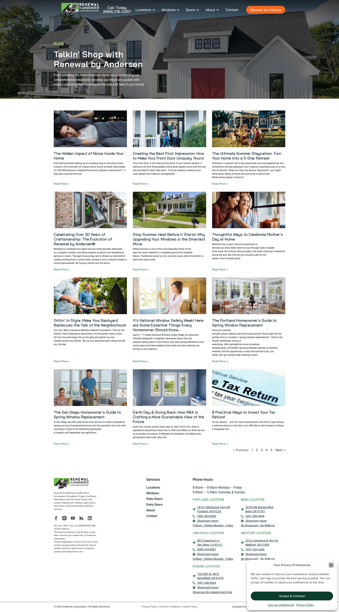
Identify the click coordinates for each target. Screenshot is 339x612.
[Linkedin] (89, 518)
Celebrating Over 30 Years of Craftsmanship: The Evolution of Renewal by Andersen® (83, 239)
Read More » (62, 183)
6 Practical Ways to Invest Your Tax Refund (243, 414)
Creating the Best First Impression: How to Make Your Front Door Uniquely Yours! (168, 156)
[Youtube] (73, 518)
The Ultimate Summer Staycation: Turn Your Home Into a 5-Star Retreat (246, 156)
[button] (331, 565)
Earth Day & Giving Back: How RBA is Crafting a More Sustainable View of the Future (168, 417)
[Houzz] (81, 518)
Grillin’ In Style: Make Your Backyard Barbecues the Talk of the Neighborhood (90, 322)
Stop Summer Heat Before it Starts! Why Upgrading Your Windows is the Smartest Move (169, 239)
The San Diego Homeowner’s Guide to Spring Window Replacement (87, 414)
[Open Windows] (178, 9)
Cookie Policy (189, 606)
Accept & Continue (292, 596)
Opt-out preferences (281, 605)
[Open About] (217, 9)
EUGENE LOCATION (206, 566)
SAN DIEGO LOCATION (208, 533)
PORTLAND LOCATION (208, 500)
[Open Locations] (153, 9)
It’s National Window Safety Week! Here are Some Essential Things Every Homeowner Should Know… (168, 325)
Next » (280, 450)
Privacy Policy (305, 605)
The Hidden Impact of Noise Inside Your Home (89, 156)
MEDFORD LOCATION (256, 533)
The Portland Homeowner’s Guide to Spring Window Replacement (244, 322)
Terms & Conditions (169, 606)
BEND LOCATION (252, 500)
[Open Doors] (197, 9)
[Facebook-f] (56, 518)
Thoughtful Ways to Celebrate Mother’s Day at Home (247, 237)
